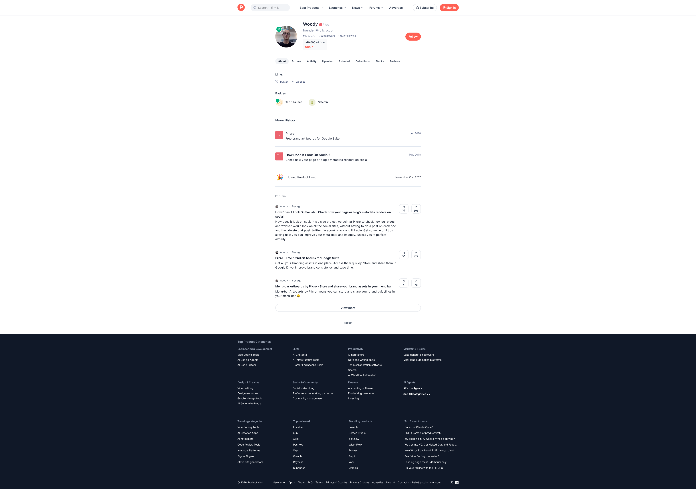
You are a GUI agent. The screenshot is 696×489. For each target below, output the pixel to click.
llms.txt (390, 482)
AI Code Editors (246, 364)
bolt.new (354, 438)
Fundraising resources (361, 393)
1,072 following (347, 35)
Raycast (298, 462)
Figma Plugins (245, 456)
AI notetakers (356, 354)
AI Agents (409, 382)
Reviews (395, 61)
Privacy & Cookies (336, 482)
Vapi (295, 450)
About (282, 61)
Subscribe (427, 7)
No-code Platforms (248, 450)
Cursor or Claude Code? (418, 427)
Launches (336, 7)
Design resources (247, 393)
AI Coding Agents (247, 359)
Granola (297, 456)
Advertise (396, 7)
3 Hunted (344, 61)
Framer (353, 450)
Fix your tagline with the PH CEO (423, 467)
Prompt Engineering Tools (308, 364)
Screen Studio (357, 432)
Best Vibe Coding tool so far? (421, 456)
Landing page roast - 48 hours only (425, 462)
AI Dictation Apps (247, 432)
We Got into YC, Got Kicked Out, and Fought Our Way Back (430, 445)
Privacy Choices (359, 482)
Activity (311, 61)
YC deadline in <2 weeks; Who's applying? (429, 438)
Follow (413, 36)
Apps (292, 482)
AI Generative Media (249, 403)
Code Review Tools (248, 444)
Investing (353, 398)
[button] (276, 206)
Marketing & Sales (414, 348)
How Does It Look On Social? (307, 155)
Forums (374, 7)
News (356, 7)
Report (348, 322)
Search (352, 369)
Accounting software (360, 388)
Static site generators (250, 462)
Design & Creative (248, 382)
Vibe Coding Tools (248, 354)
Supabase (299, 467)
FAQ (310, 482)
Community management (308, 398)
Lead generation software (418, 354)
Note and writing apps (361, 359)
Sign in (451, 7)
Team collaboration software (365, 364)
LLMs (296, 348)
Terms (319, 482)
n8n (295, 432)
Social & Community (305, 382)
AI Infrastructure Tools (306, 359)
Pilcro (290, 134)
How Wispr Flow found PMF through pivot (429, 450)
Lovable (298, 427)
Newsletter (279, 482)
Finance (353, 382)
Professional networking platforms (313, 393)
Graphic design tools (249, 398)
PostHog (298, 444)
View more (348, 308)
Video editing (245, 388)
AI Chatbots (300, 354)
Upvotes (327, 61)
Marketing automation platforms (422, 359)
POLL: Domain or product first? (422, 432)
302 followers (327, 35)
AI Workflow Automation (362, 375)
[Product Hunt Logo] (241, 7)
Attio (296, 438)
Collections (363, 61)
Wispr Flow (355, 444)
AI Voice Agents (412, 388)
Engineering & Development (254, 348)
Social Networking (303, 388)
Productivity (355, 348)
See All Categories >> (416, 393)
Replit (352, 456)
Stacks (380, 61)
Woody (284, 206)
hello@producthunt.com (426, 482)
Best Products (310, 7)
